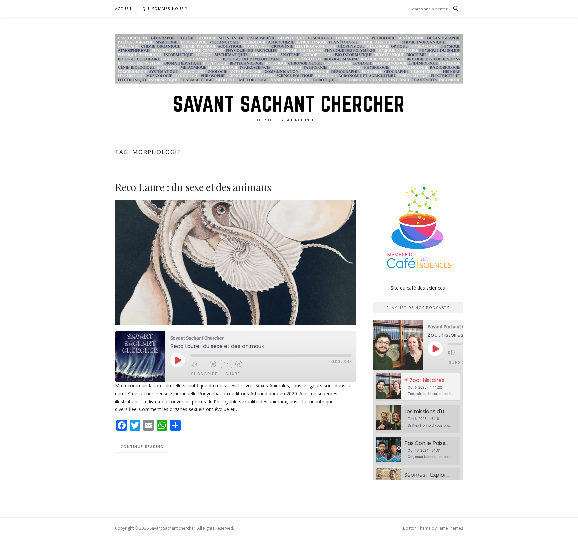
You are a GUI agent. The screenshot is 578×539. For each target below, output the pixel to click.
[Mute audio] (198, 364)
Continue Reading (142, 446)
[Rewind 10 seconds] (214, 364)
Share (232, 374)
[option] (418, 387)
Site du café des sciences (418, 288)
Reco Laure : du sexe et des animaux (193, 187)
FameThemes (450, 528)
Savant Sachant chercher (289, 104)
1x (226, 363)
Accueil (123, 8)
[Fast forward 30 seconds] (243, 364)
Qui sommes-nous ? (164, 8)
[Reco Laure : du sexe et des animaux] (235, 261)
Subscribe (204, 374)
